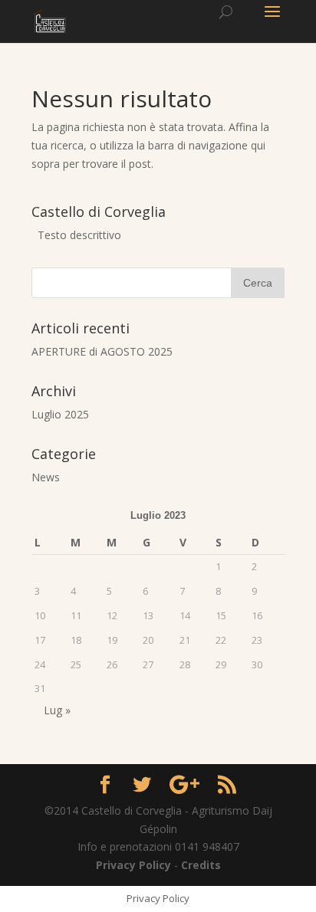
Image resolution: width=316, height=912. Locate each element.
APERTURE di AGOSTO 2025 (102, 351)
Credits (201, 865)
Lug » (57, 710)
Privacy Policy (135, 865)
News (45, 477)
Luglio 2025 (60, 414)
